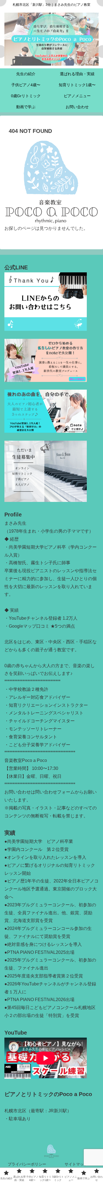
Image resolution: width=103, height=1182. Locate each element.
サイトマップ (76, 1164)
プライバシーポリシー (27, 1164)
